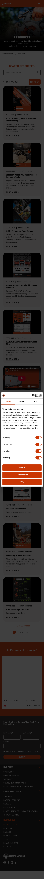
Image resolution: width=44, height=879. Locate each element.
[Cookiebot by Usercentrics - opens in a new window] (32, 395)
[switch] (38, 444)
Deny (22, 482)
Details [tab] (22, 401)
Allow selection (22, 475)
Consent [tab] (8, 401)
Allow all (22, 467)
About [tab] (36, 401)
